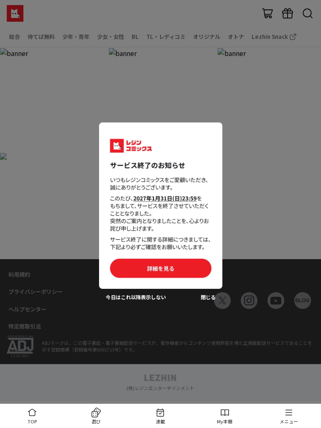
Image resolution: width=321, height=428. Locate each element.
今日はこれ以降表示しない (136, 297)
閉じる (208, 297)
